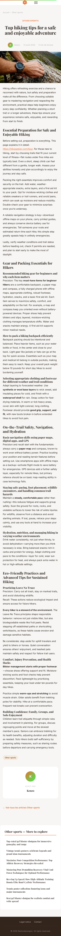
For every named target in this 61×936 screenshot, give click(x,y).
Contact (38, 922)
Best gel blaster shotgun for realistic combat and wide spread (30, 900)
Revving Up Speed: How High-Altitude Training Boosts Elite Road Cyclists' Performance (29, 881)
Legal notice (25, 922)
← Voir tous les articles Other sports (21, 807)
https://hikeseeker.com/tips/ (18, 148)
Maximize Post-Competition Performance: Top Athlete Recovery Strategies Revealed (29, 862)
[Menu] (36, 2)
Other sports (17, 12)
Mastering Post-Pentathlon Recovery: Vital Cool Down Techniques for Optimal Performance (29, 871)
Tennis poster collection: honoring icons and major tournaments (28, 890)
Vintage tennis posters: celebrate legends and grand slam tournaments (28, 852)
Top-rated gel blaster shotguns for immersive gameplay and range (28, 843)
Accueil (6, 12)
